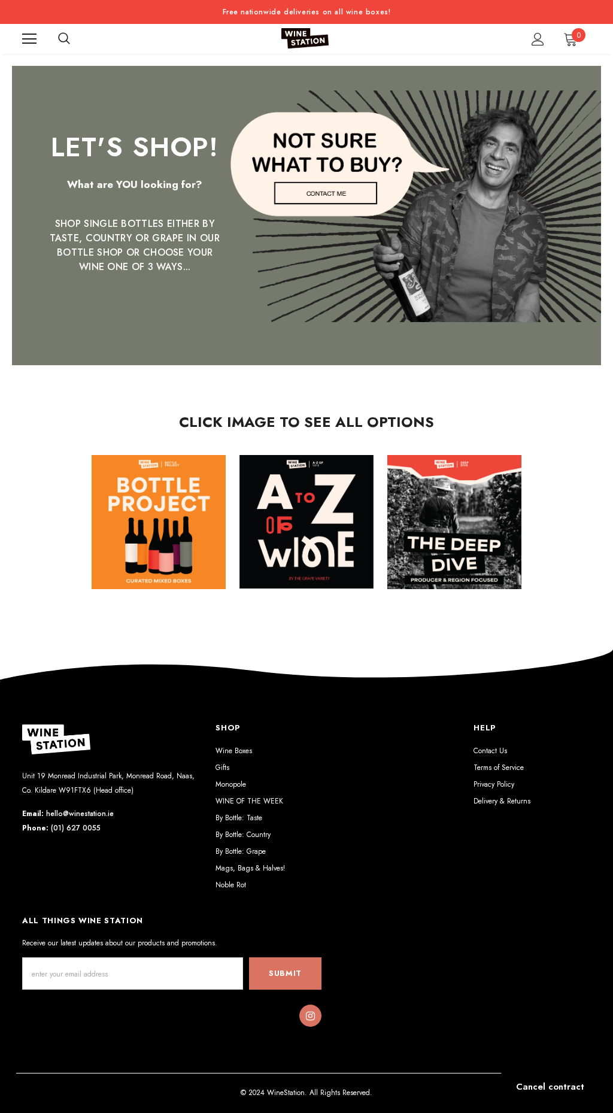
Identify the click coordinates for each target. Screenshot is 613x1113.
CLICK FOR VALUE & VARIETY (158, 531)
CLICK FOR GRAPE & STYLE (306, 531)
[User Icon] (538, 39)
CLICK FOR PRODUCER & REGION (454, 531)
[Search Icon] (64, 39)
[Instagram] (310, 1016)
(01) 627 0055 (76, 828)
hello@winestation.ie (80, 813)
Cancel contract (550, 1086)
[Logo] (305, 38)
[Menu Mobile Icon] (29, 39)
